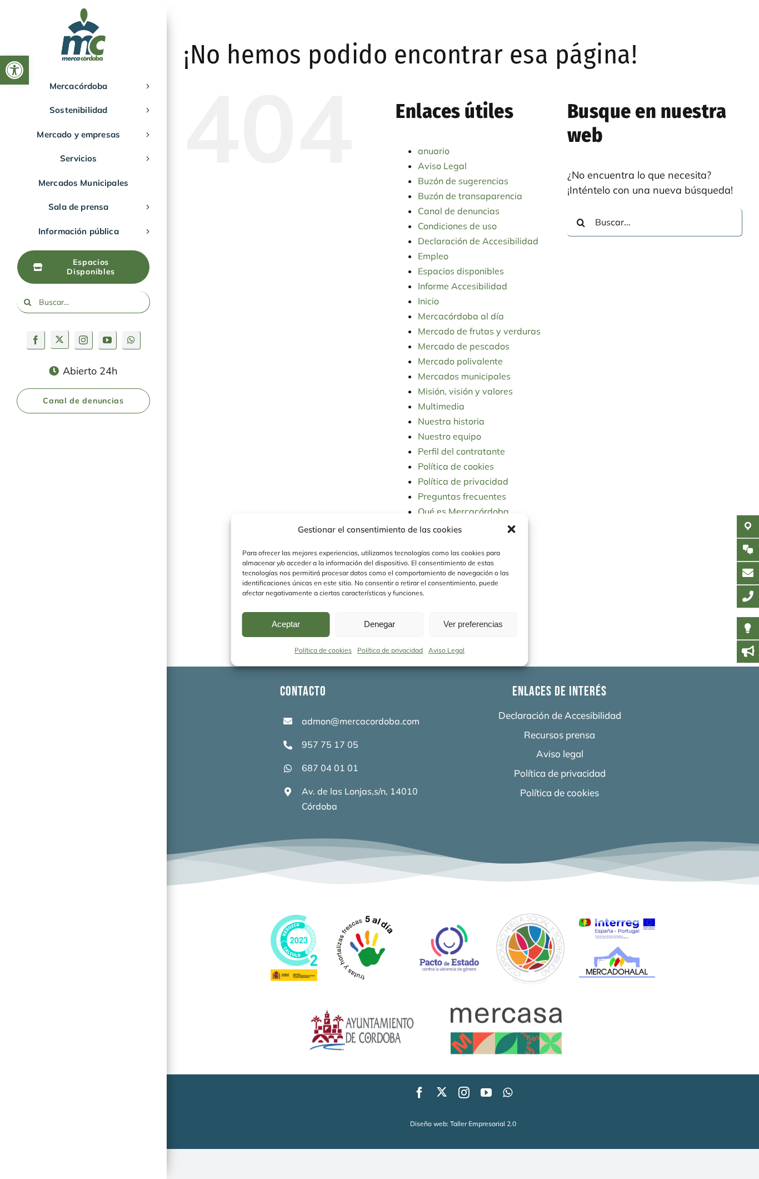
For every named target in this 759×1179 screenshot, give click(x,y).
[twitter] (60, 339)
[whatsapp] (131, 340)
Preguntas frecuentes (462, 496)
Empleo (433, 256)
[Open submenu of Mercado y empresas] (146, 134)
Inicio (428, 301)
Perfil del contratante (461, 451)
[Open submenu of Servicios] (146, 158)
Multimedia (441, 406)
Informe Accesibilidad (462, 286)
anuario (434, 150)
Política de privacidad (390, 650)
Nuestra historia (451, 421)
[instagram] (83, 340)
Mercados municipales (464, 376)
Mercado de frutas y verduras (479, 331)
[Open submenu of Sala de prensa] (146, 207)
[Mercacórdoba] (83, 13)
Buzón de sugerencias (463, 180)
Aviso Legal (446, 650)
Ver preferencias (473, 624)
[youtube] (107, 340)
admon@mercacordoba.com (361, 721)
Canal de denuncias (459, 210)
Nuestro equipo (449, 436)
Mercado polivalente (460, 361)
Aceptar (286, 624)
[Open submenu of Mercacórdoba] (146, 86)
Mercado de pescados (464, 346)
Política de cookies (323, 650)
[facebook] (36, 340)
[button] (14, 70)
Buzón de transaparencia (470, 195)
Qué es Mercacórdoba (463, 511)
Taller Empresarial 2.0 (483, 1123)
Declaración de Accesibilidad (478, 240)
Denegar (379, 624)
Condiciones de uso (457, 225)
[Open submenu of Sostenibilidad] (146, 110)
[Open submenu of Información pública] (146, 231)
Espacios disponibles (461, 271)
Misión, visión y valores (465, 391)
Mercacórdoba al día (461, 316)
